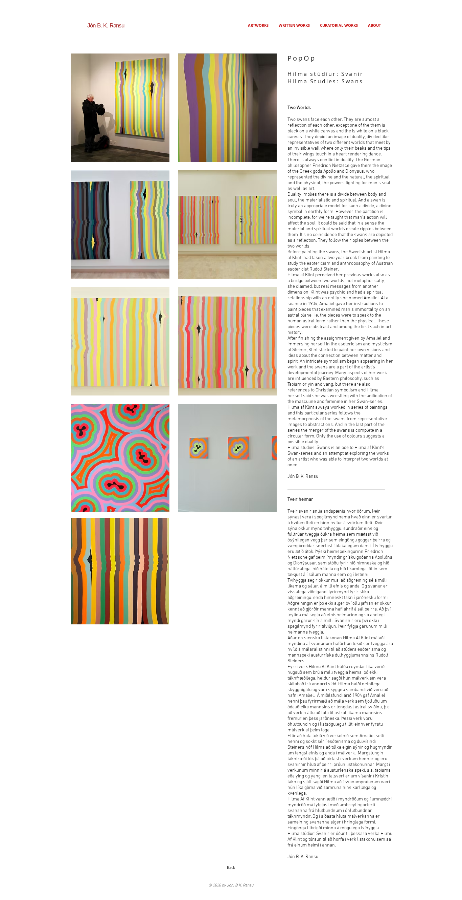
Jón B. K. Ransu (105, 25)
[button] (120, 107)
